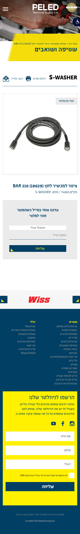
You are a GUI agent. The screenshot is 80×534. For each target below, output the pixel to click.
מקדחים (72, 372)
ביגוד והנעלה (70, 349)
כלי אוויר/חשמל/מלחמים (63, 357)
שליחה (40, 248)
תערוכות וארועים (26, 341)
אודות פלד (30, 326)
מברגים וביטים (69, 341)
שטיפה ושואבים (59, 43)
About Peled (28, 353)
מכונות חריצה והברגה (65, 383)
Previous (76, 299)
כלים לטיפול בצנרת (67, 376)
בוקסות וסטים (69, 330)
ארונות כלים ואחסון (67, 326)
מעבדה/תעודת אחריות (23, 330)
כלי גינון (73, 360)
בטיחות (73, 353)
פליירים (73, 338)
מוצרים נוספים (69, 368)
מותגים (31, 338)
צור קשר (30, 345)
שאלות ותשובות (26, 334)
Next (3, 299)
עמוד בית (73, 43)
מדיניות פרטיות (27, 349)
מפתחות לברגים (68, 334)
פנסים (74, 364)
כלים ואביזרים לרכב (66, 379)
